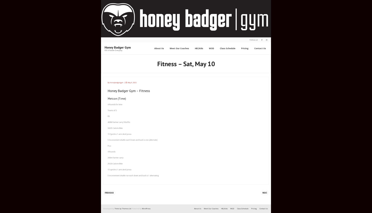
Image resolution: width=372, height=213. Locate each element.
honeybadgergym (116, 82)
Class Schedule (242, 208)
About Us (197, 208)
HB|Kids (224, 208)
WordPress (146, 208)
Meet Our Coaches (211, 208)
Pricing (254, 208)
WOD (232, 208)
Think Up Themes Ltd (123, 208)
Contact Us (263, 208)
